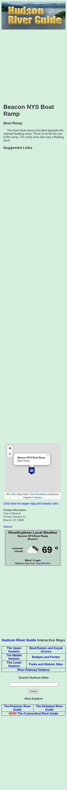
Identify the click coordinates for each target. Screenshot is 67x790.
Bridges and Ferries (46, 657)
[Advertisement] (33, 66)
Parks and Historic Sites (46, 664)
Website (7, 526)
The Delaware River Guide (49, 708)
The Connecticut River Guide (33, 713)
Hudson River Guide (19, 640)
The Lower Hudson (14, 664)
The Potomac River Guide (17, 708)
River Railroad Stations (33, 669)
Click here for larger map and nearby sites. (31, 503)
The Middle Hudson (14, 657)
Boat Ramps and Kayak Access (46, 650)
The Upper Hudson (14, 650)
